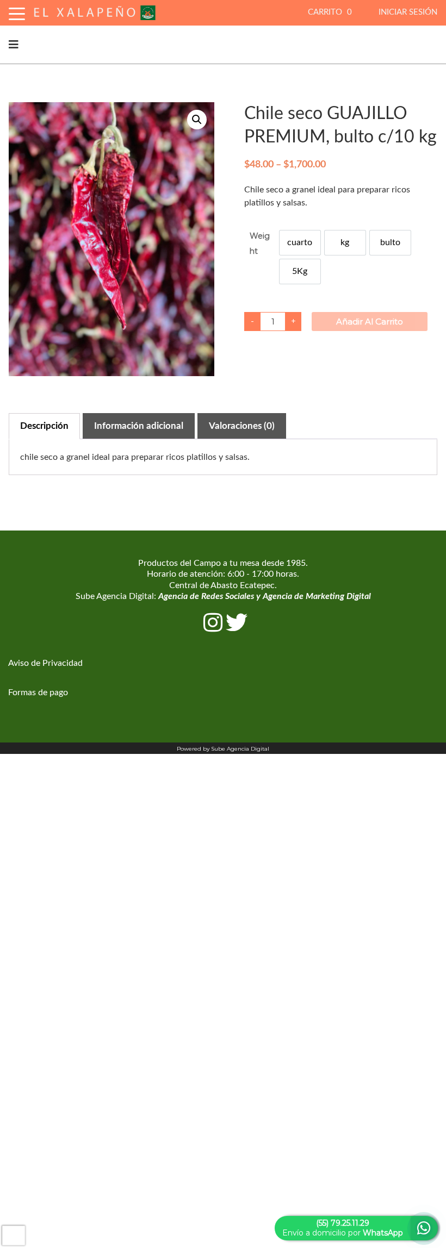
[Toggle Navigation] (17, 12)
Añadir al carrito (369, 321)
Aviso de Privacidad (45, 663)
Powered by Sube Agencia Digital (223, 748)
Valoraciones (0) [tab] (242, 425)
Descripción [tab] (44, 425)
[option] (300, 242)
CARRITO (330, 12)
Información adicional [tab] (138, 425)
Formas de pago (38, 692)
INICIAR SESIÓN (408, 12)
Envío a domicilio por (342, 1228)
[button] (197, 119)
